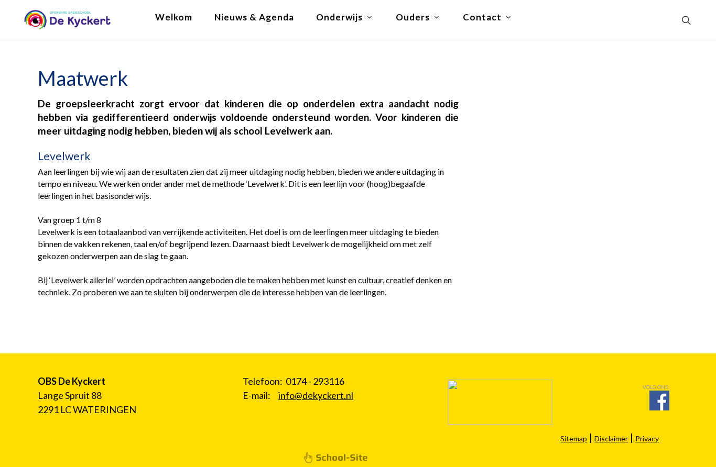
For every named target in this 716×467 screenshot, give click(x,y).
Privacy (647, 438)
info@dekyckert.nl (315, 395)
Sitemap (573, 438)
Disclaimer (611, 438)
